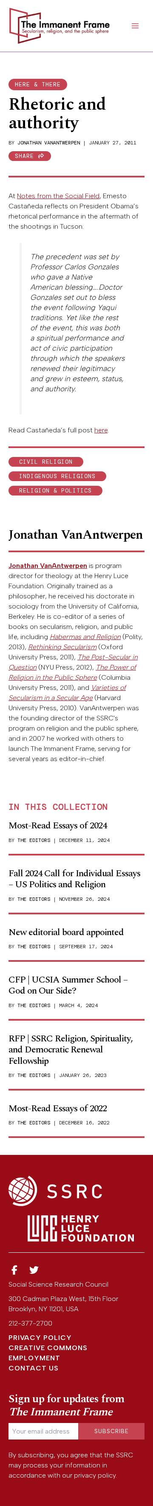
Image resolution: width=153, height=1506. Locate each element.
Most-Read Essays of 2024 (57, 826)
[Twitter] (34, 1270)
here (101, 430)
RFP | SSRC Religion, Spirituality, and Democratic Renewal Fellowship (70, 1050)
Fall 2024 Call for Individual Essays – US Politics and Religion (74, 879)
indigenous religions (57, 476)
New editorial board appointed (66, 932)
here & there (38, 84)
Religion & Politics (55, 490)
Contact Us (33, 1368)
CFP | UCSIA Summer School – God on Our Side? (68, 985)
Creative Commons (48, 1348)
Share (26, 156)
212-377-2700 (30, 1323)
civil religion (46, 461)
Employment (34, 1358)
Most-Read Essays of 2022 (57, 1109)
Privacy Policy (40, 1338)
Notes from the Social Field (58, 196)
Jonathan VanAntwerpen (48, 142)
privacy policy (95, 1475)
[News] (14, 1270)
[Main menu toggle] (135, 26)
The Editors (33, 840)
